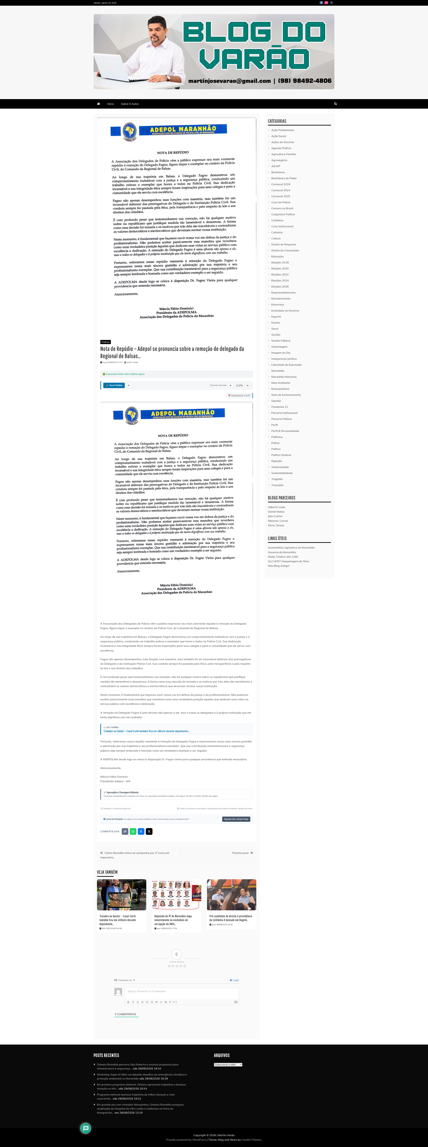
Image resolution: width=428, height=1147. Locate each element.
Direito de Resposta (283, 244)
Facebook (321, 2)
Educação (277, 256)
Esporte (276, 316)
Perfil (274, 425)
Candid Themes (251, 1139)
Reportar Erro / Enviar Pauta (236, 819)
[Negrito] (128, 1002)
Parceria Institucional (284, 412)
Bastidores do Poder (284, 178)
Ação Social (278, 136)
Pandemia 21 (279, 406)
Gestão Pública (280, 340)
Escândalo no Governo (285, 310)
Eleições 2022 (280, 274)
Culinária (277, 232)
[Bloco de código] (161, 1002)
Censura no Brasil (282, 208)
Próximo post (240, 853)
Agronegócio (279, 160)
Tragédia (277, 479)
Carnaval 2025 (280, 196)
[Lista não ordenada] (151, 1002)
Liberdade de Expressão (286, 364)
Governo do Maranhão (282, 552)
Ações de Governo (282, 142)
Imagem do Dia (280, 352)
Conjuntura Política (283, 214)
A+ (247, 385)
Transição (277, 485)
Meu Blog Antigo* (279, 565)
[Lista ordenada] (147, 1002)
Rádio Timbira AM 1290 (283, 556)
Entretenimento (280, 298)
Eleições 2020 (280, 268)
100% (239, 385)
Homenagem (279, 346)
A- (231, 385)
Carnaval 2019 (280, 184)
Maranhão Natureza (284, 376)
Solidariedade (280, 467)
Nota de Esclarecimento (286, 394)
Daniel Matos (276, 511)
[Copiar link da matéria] (125, 831)
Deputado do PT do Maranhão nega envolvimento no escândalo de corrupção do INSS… (173, 920)
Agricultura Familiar (283, 154)
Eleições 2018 (280, 262)
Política (276, 449)
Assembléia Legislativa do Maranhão (291, 547)
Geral (274, 328)
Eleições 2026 (280, 286)
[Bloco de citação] (156, 1002)
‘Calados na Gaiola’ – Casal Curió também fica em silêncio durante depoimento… (146, 731)
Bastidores (278, 172)
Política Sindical (281, 455)
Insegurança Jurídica (284, 358)
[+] (175, 1002)
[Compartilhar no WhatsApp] (133, 831)
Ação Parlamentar (282, 130)
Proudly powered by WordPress (186, 1139)
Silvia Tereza (276, 525)
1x (129, 385)
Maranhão (277, 370)
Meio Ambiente (280, 382)
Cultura (276, 238)
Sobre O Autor (130, 103)
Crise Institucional (282, 226)
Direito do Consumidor (285, 250)
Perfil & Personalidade (285, 431)
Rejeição (276, 461)
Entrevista (277, 304)
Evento (275, 322)
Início (110, 103)
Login (235, 980)
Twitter (332, 2)
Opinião (276, 400)
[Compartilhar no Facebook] (141, 831)
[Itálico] (133, 1002)
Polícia (105, 342)
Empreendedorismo (283, 292)
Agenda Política (281, 148)
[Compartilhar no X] (149, 831)
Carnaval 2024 (280, 190)
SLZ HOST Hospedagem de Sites (288, 561)
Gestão (275, 334)
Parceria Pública (281, 418)
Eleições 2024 (280, 280)
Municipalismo (280, 388)
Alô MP (275, 166)
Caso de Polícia (280, 202)
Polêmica (277, 437)
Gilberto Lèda (276, 507)
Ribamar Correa (278, 520)
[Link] (166, 1002)
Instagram (326, 2)
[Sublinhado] (137, 1002)
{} (170, 1002)
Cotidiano (277, 220)
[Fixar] (142, 1002)
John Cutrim (275, 516)
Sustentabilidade (282, 473)
